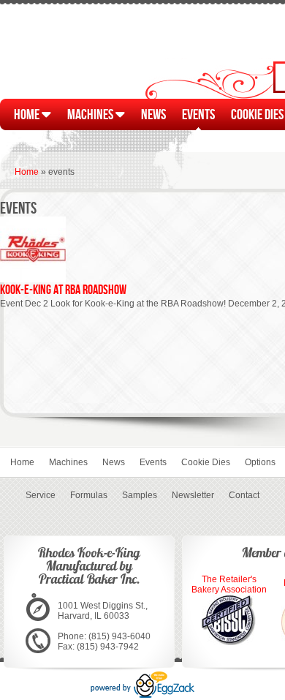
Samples (139, 495)
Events (198, 113)
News (153, 113)
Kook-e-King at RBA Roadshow (63, 289)
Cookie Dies (205, 462)
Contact (244, 495)
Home (28, 113)
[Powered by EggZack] (142, 695)
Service (41, 495)
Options (260, 462)
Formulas (88, 495)
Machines (91, 113)
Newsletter (193, 495)
